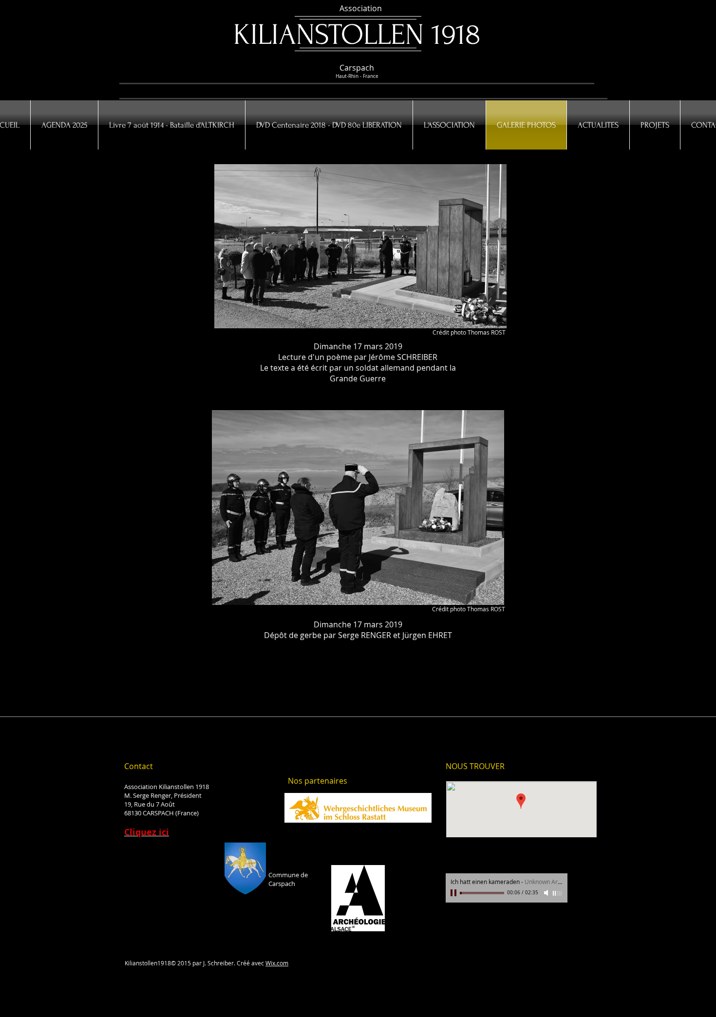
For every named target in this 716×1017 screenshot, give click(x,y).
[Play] (454, 893)
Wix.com (276, 963)
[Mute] (547, 893)
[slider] (558, 893)
